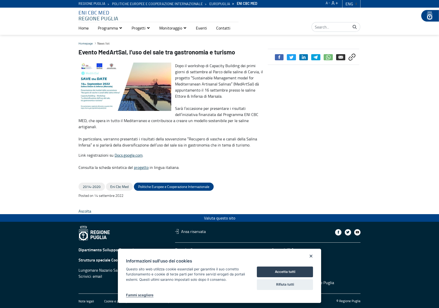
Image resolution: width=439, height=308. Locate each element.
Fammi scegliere (139, 295)
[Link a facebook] (338, 232)
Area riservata (193, 231)
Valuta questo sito (219, 218)
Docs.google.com (129, 155)
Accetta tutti (285, 272)
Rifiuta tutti (285, 284)
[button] (110, 28)
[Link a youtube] (357, 232)
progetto (141, 167)
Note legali (86, 301)
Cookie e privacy (115, 301)
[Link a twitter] (348, 232)
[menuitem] (84, 28)
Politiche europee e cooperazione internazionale (157, 4)
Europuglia (219, 4)
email (97, 276)
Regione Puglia (92, 4)
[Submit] (355, 27)
